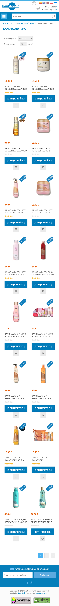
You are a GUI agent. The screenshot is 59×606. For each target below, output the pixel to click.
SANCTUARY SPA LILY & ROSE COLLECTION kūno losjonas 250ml (16, 212)
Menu (3, 15)
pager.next (53, 555)
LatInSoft (21, 593)
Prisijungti (34, 2)
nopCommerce (41, 593)
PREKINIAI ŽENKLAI (27, 23)
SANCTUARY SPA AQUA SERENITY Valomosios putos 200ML (16, 522)
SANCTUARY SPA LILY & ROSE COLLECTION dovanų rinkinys (42, 336)
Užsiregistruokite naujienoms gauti (32, 569)
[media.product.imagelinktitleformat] (16, 64)
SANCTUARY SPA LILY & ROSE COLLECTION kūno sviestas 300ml (42, 150)
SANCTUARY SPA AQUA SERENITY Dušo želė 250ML (41, 522)
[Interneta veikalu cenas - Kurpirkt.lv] (41, 600)
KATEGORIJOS (10, 23)
